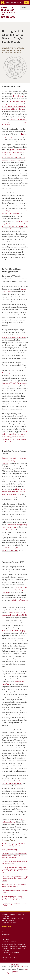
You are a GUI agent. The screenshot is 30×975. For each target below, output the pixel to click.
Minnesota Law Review (9, 942)
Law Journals (6, 939)
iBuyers (18, 50)
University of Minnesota (20, 966)
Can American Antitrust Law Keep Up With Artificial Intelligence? (14, 862)
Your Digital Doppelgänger (10, 850)
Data (12, 49)
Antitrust (5, 47)
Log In (4, 959)
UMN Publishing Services (9, 957)
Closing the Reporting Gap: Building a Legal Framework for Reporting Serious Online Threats (15, 878)
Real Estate (17, 52)
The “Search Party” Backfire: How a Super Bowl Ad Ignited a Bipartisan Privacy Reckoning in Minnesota (14, 855)
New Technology (7, 52)
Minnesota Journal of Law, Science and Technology (8, 12)
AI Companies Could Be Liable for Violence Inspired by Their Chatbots (14, 885)
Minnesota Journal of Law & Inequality (13, 944)
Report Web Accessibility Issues (15, 973)
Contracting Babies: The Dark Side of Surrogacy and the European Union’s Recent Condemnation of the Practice (13, 898)
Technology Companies (9, 54)
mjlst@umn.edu (6, 926)
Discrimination (19, 49)
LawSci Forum (10, 26)
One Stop (13, 964)
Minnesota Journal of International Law (14, 946)
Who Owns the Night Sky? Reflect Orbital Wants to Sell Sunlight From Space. (14, 845)
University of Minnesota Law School (12, 955)
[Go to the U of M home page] (11, 2)
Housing (12, 50)
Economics (5, 50)
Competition (6, 49)
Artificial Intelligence (16, 47)
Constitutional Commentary (10, 953)
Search (26, 2)
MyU (17, 964)
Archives (4, 932)
